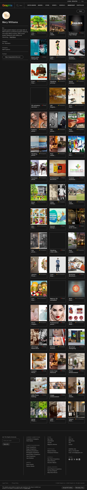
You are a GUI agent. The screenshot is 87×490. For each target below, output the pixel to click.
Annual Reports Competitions (54, 469)
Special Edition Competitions (33, 454)
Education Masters (51, 462)
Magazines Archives (52, 444)
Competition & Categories (32, 439)
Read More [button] (13, 37)
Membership (71, 441)
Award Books (50, 441)
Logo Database (30, 458)
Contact (70, 444)
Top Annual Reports (52, 470)
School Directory (51, 461)
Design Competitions (31, 449)
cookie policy (27, 488)
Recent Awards (30, 464)
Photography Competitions (32, 452)
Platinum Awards (30, 466)
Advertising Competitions (32, 451)
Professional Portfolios (52, 452)
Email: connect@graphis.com (76, 452)
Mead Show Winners (52, 472)
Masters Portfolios (51, 451)
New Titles (50, 439)
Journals (49, 442)
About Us (71, 439)
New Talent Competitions (53, 459)
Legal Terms (5, 483)
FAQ (70, 442)
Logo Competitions (30, 456)
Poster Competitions (31, 447)
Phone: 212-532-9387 (74, 451)
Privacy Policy (15, 483)
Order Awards (29, 441)
